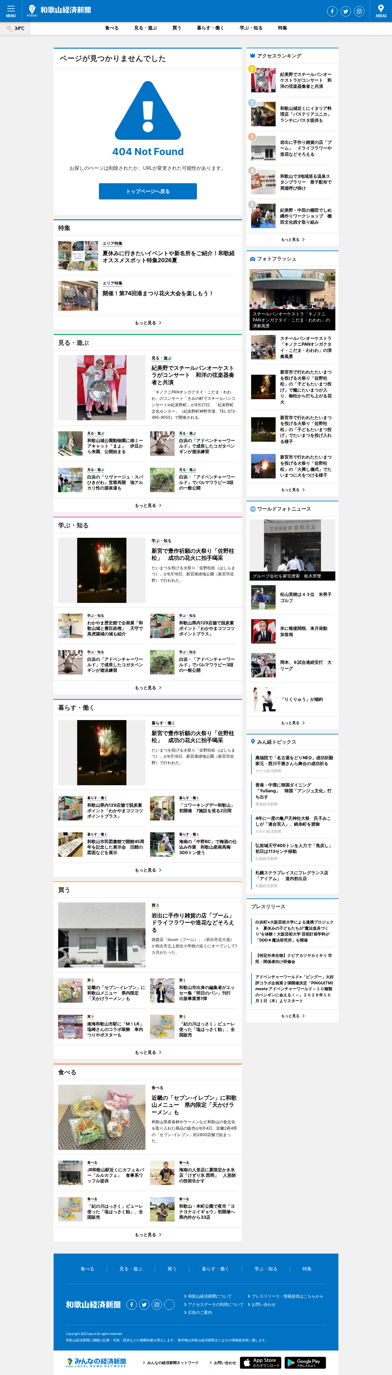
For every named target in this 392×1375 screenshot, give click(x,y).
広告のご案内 (200, 1312)
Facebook (332, 11)
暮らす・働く (210, 28)
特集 (282, 28)
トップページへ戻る (148, 191)
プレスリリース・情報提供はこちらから (287, 1296)
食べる (112, 28)
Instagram (359, 11)
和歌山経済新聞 (59, 11)
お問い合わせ (264, 1304)
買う (177, 28)
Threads (169, 1304)
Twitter (346, 11)
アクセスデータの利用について (216, 1304)
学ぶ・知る (251, 28)
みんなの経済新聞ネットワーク (96, 1362)
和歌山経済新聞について (210, 1296)
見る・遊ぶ (145, 28)
